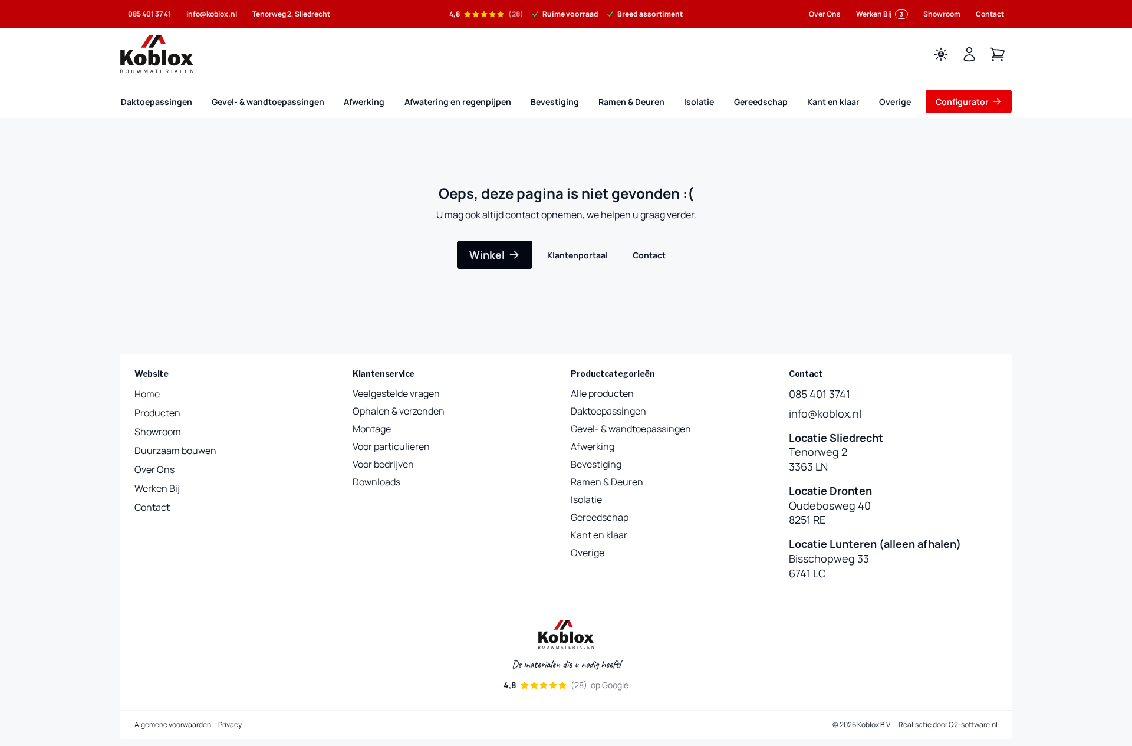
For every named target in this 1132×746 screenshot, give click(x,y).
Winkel (487, 255)
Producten (157, 412)
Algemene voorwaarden (172, 724)
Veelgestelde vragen (396, 393)
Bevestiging (555, 101)
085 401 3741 (819, 394)
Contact (990, 14)
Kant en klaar (833, 101)
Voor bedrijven (383, 464)
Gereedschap (761, 101)
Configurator (962, 101)
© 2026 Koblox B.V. (861, 724)
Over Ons (825, 14)
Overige (895, 101)
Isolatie (699, 101)
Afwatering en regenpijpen (457, 101)
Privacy (230, 724)
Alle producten (602, 393)
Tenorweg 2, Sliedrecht (291, 14)
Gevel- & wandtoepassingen (268, 101)
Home (147, 393)
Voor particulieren (391, 446)
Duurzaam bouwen (175, 450)
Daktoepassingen (156, 101)
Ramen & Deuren (631, 101)
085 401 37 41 (149, 14)
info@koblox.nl (211, 14)
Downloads (376, 481)
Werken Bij (879, 14)
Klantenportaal (577, 255)
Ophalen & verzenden (399, 411)
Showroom (941, 14)
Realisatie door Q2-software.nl (948, 724)
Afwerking (364, 101)
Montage (372, 428)
